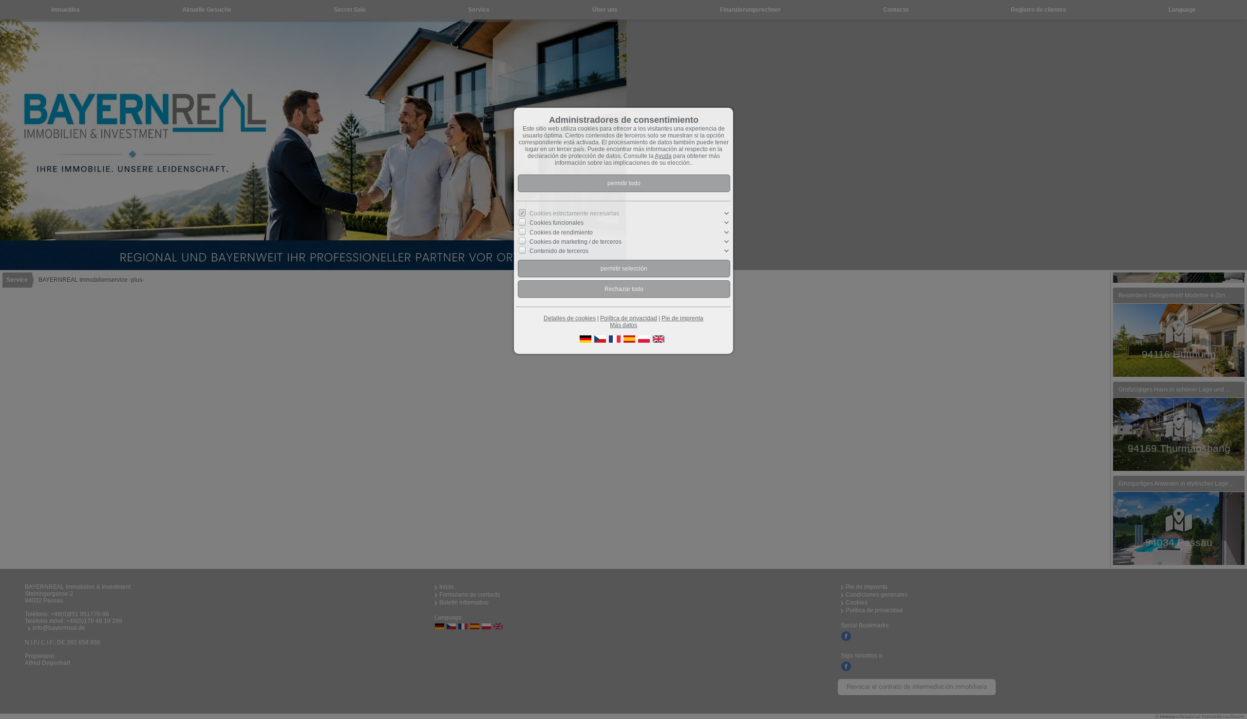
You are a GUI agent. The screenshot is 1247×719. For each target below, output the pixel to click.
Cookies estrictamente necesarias (574, 213)
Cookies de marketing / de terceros (575, 241)
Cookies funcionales (556, 222)
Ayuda (663, 156)
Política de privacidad (628, 318)
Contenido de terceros (558, 251)
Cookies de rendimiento (561, 232)
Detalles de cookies (570, 318)
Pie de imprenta (682, 318)
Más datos (623, 325)
